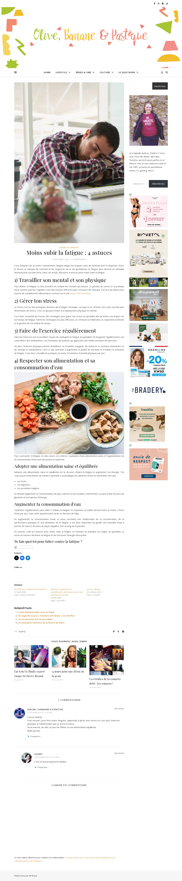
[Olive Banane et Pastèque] (91, 36)
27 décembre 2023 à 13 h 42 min (46, 757)
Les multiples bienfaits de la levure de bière (41, 622)
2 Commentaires (79, 259)
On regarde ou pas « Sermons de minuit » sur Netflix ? (47, 615)
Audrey (22, 631)
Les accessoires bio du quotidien (35, 619)
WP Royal (33, 875)
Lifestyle (61, 72)
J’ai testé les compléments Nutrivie (30, 589)
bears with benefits (79, 293)
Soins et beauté (69, 247)
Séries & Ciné (83, 72)
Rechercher (160, 86)
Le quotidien (127, 72)
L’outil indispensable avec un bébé (36, 612)
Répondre (119, 708)
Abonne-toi (158, 183)
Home (47, 72)
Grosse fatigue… (94, 589)
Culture (105, 72)
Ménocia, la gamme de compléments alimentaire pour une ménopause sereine (66, 592)
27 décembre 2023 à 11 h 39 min (39, 712)
